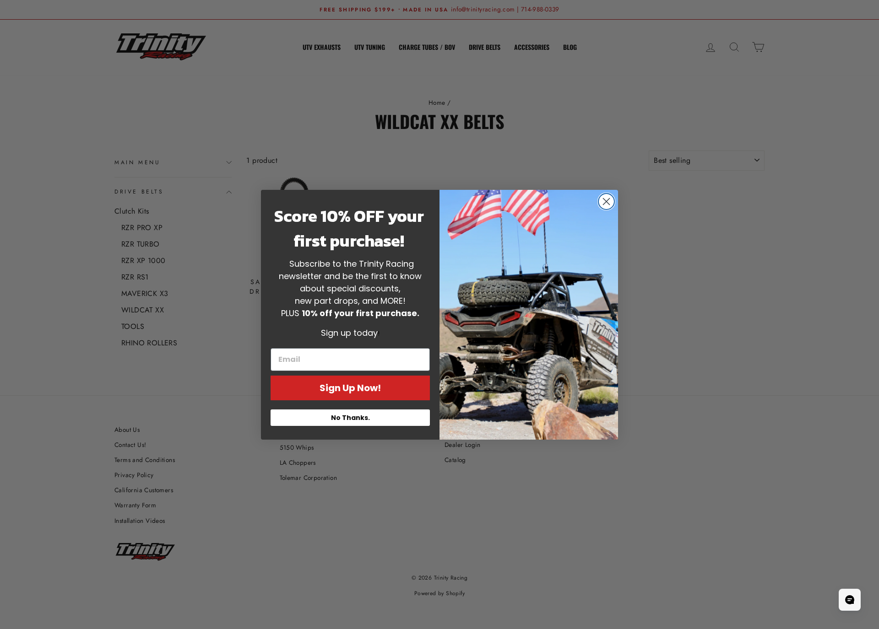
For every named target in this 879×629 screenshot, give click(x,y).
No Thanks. (350, 417)
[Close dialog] (606, 202)
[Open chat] (850, 600)
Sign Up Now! (350, 388)
